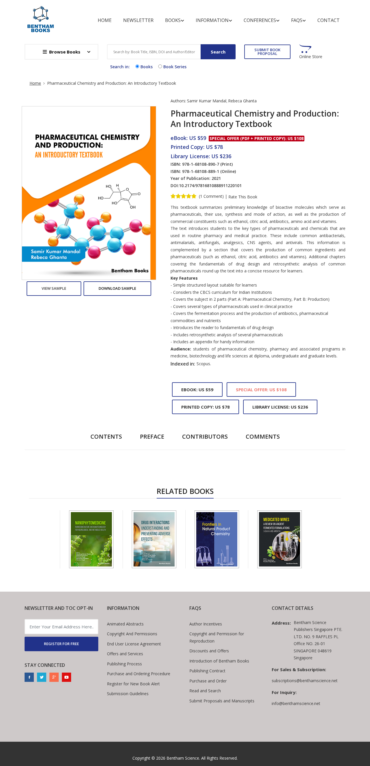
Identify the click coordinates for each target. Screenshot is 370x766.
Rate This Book (242, 197)
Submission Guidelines (128, 693)
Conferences (260, 20)
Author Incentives (205, 624)
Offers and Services (125, 653)
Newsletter (138, 20)
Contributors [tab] (205, 436)
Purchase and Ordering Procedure (138, 673)
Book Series (174, 66)
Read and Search (205, 690)
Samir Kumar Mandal (206, 101)
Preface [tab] (152, 436)
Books (173, 20)
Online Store (310, 57)
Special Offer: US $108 (261, 389)
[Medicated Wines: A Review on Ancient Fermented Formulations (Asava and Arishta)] (279, 539)
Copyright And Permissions (132, 633)
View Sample (54, 288)
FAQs (296, 20)
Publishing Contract (207, 670)
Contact (328, 20)
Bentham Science (182, 758)
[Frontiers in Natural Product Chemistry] (217, 539)
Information (212, 20)
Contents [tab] (106, 436)
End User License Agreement (134, 644)
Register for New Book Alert (133, 683)
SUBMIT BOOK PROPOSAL (267, 51)
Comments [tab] (263, 436)
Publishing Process (124, 664)
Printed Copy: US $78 (205, 407)
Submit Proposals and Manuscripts (221, 701)
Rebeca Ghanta (242, 101)
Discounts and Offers (209, 651)
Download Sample (117, 288)
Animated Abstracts (125, 624)
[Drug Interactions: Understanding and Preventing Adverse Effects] (154, 539)
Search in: (120, 66)
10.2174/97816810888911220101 (210, 185)
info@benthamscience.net (296, 703)
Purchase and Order (208, 681)
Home (105, 20)
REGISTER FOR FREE (61, 643)
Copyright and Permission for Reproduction (216, 637)
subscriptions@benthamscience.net (305, 680)
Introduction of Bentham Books (219, 661)
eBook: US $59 (197, 389)
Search (218, 52)
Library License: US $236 (280, 407)
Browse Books (64, 52)
